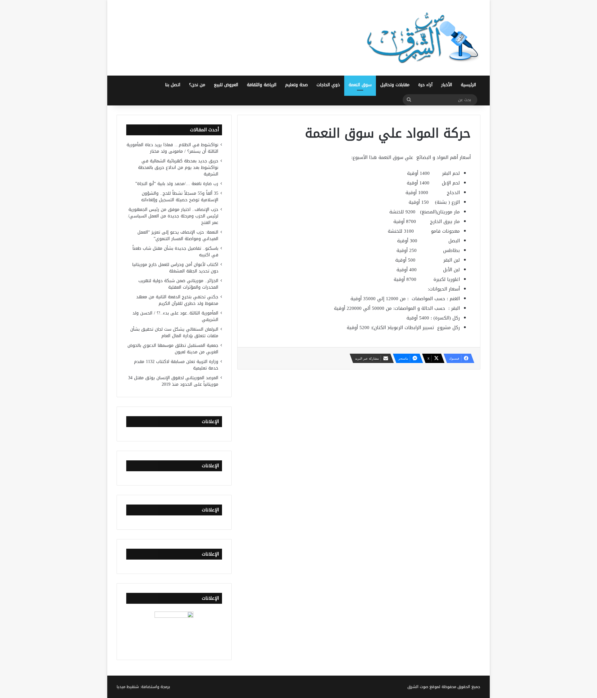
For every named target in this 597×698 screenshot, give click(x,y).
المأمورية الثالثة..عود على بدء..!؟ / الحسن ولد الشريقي (175, 316)
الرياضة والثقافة (261, 85)
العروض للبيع (226, 85)
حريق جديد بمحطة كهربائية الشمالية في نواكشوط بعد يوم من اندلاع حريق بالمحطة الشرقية (178, 167)
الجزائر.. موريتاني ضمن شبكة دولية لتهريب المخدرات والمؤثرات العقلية (178, 284)
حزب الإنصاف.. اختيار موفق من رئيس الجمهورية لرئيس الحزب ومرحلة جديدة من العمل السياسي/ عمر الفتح (173, 216)
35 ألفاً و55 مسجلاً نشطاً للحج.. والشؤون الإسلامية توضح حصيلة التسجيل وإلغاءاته (179, 196)
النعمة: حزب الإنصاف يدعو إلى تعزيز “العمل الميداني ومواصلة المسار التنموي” (177, 235)
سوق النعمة (360, 85)
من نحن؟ (197, 85)
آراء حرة (425, 85)
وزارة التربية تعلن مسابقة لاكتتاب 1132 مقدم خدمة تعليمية (176, 365)
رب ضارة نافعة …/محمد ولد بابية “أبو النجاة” (176, 184)
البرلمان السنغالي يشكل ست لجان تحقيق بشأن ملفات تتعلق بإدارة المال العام (174, 332)
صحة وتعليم (296, 85)
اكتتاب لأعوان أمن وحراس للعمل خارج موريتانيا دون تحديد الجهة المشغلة (175, 268)
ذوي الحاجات (328, 85)
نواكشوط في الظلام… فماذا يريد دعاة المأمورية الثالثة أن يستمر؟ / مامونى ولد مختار (172, 148)
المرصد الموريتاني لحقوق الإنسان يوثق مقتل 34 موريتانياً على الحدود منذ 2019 (173, 381)
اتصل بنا (172, 85)
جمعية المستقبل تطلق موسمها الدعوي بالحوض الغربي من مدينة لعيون (172, 349)
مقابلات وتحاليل (395, 85)
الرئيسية (468, 85)
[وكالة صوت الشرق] (422, 37)
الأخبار (446, 85)
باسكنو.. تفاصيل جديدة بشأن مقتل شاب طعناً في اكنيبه (175, 251)
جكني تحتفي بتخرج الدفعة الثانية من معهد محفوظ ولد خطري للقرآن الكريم (177, 300)
